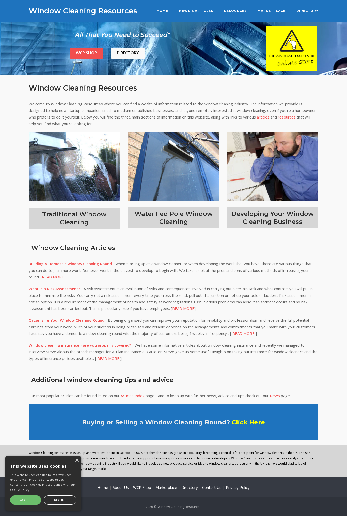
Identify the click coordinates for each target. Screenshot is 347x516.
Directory (307, 11)
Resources (235, 11)
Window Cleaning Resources (83, 10)
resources (287, 117)
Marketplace (272, 11)
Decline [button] (60, 500)
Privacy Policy (238, 487)
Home (162, 11)
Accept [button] (25, 500)
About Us (121, 487)
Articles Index (133, 395)
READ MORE (53, 276)
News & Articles (196, 11)
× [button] (77, 460)
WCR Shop (86, 53)
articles (263, 117)
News (275, 395)
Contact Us (212, 487)
